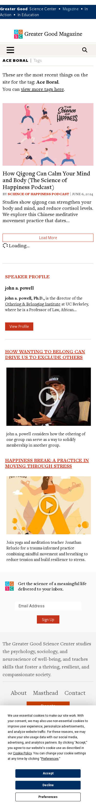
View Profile (19, 326)
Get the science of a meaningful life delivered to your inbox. (52, 586)
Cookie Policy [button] (22, 753)
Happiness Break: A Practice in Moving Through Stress (47, 463)
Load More (48, 237)
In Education (28, 14)
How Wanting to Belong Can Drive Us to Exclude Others (45, 354)
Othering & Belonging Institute (32, 304)
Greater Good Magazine (48, 34)
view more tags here (42, 89)
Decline (48, 785)
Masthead (45, 692)
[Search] (84, 50)
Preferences (48, 797)
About (19, 692)
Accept (48, 773)
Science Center (43, 8)
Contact (75, 692)
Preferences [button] (50, 759)
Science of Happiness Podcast (38, 194)
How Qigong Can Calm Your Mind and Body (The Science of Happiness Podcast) (46, 180)
